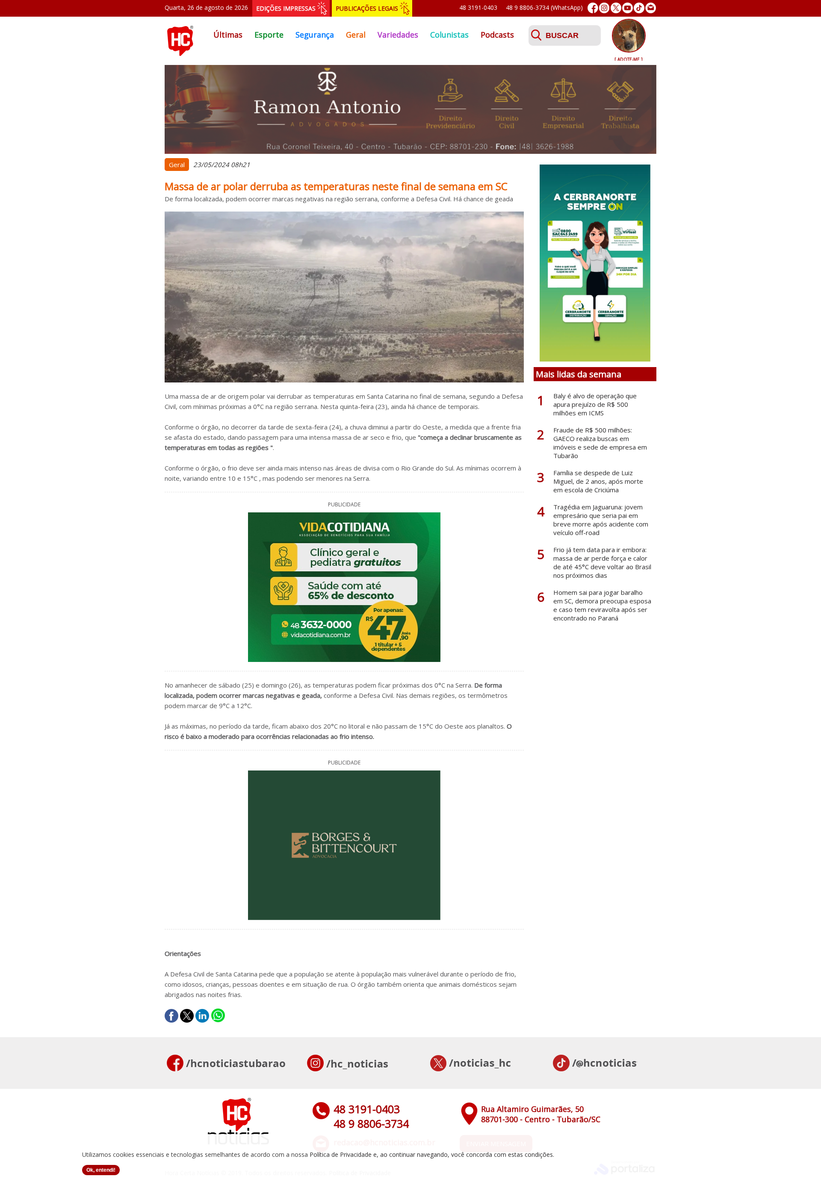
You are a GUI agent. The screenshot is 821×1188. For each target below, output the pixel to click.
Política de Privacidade (341, 1154)
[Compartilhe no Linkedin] (202, 1015)
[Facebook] (593, 8)
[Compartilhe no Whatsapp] (218, 1015)
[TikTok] (639, 8)
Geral (356, 34)
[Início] (180, 53)
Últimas (227, 34)
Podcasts (497, 34)
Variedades (398, 34)
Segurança (314, 34)
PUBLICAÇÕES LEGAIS (367, 8)
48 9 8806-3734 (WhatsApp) (544, 7)
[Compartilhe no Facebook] (171, 1015)
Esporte (269, 34)
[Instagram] (604, 8)
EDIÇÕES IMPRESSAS (286, 8)
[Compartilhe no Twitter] (187, 1015)
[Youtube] (627, 8)
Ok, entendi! (100, 1170)
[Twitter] (616, 8)
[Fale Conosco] (650, 8)
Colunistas (449, 34)
